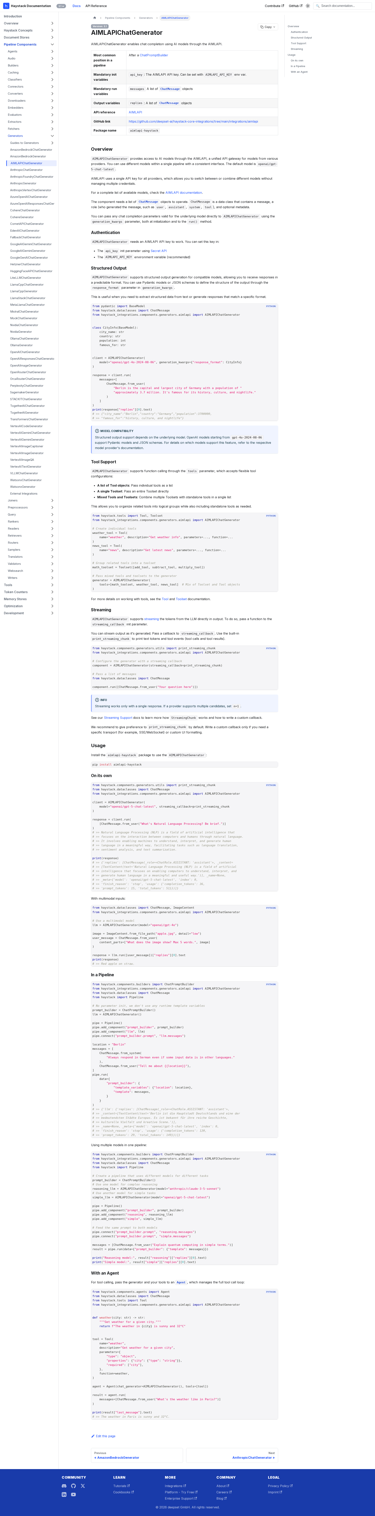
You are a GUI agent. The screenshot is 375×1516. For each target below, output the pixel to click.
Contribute (272, 6)
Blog (219, 1498)
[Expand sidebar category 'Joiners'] (52, 500)
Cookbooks (121, 1492)
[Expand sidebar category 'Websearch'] (52, 571)
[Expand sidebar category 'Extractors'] (52, 122)
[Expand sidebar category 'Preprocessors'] (52, 507)
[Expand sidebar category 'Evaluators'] (52, 115)
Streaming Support (118, 718)
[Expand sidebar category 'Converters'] (52, 94)
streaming (151, 619)
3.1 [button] (59, 6)
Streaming (297, 49)
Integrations (173, 1486)
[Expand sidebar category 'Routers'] (52, 543)
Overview (293, 26)
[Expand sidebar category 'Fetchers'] (52, 129)
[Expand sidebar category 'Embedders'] (52, 108)
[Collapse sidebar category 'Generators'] (52, 136)
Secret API (159, 251)
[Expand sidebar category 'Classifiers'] (52, 79)
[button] (29, 23)
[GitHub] (73, 1486)
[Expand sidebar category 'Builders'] (52, 65)
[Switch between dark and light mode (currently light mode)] (308, 6)
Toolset (181, 599)
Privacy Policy (278, 1486)
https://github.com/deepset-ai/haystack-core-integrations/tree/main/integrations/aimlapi (193, 121)
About (221, 1486)
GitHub (294, 6)
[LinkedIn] (64, 1494)
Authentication (299, 31)
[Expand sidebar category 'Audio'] (52, 58)
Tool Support (298, 43)
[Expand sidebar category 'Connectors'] (52, 86)
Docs (77, 6)
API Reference (96, 6)
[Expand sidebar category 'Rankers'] (52, 521)
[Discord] (64, 1486)
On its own (297, 60)
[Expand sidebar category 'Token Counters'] (52, 592)
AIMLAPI (135, 112)
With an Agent (299, 71)
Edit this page (105, 1436)
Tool (165, 599)
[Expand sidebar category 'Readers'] (52, 528)
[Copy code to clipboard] (273, 313)
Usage (292, 54)
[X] (83, 1486)
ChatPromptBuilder (154, 55)
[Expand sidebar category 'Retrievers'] (52, 536)
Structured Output (301, 37)
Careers (222, 1492)
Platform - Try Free (179, 1492)
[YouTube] (73, 1494)
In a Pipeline (298, 66)
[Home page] (94, 18)
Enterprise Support (179, 1498)
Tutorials (119, 1486)
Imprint (273, 1492)
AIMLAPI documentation (183, 193)
